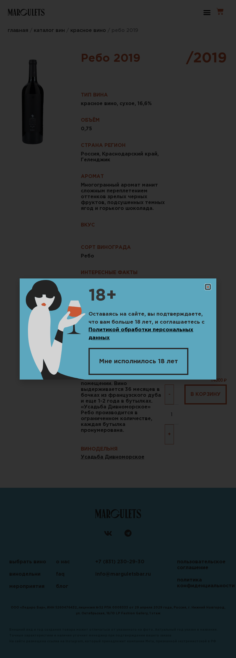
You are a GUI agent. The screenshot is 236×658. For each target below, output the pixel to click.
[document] (118, 329)
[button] (208, 287)
